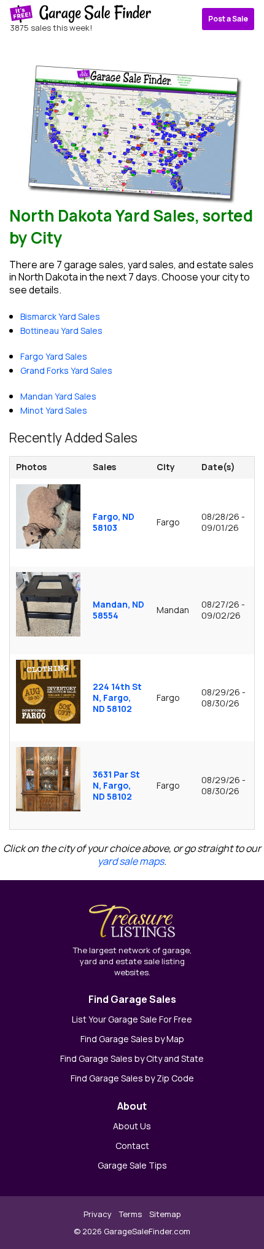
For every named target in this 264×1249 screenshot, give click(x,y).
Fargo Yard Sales (53, 356)
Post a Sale (228, 19)
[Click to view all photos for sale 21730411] (48, 515)
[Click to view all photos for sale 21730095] (48, 602)
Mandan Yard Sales (58, 396)
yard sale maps (131, 861)
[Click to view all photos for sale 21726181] (48, 690)
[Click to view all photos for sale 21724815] (48, 778)
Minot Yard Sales (53, 410)
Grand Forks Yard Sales (66, 370)
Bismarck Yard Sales (60, 316)
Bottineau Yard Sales (61, 330)
